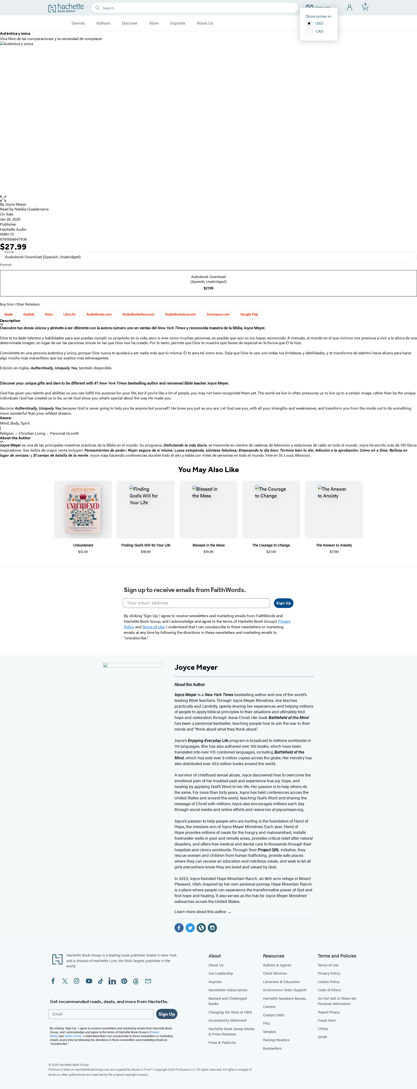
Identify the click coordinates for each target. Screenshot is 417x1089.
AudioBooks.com (99, 314)
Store (154, 23)
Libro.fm (69, 314)
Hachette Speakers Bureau (284, 998)
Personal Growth (64, 433)
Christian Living (32, 433)
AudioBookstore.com (180, 314)
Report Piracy (329, 1011)
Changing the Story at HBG (230, 1011)
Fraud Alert (327, 1020)
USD (319, 23)
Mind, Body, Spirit (15, 423)
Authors (103, 23)
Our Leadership (220, 973)
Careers (269, 1006)
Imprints (177, 23)
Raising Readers (276, 1039)
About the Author (15, 438)
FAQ (266, 1023)
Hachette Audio (13, 229)
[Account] (350, 8)
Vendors (269, 1031)
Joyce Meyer (15, 204)
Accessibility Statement (227, 1020)
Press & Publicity (222, 1042)
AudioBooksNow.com (138, 314)
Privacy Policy (329, 973)
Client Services (275, 973)
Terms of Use (328, 964)
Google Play (249, 314)
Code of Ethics (329, 989)
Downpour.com (218, 314)
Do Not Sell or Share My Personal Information (337, 1001)
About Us (205, 23)
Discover (130, 23)
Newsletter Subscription (227, 989)
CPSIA (323, 1028)
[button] (208, 199)
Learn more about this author (200, 911)
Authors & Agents (277, 964)
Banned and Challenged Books (227, 1001)
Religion (7, 433)
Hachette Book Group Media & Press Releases (231, 1031)
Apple (8, 314)
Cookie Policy (329, 981)
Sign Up (283, 603)
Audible (28, 314)
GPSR (322, 1036)
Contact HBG (273, 1014)
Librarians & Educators (281, 981)
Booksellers (272, 1048)
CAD (319, 31)
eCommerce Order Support (284, 989)
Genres (78, 23)
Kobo (49, 314)
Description (10, 320)
